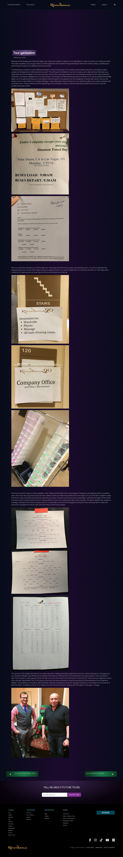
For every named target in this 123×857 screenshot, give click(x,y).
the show (30, 810)
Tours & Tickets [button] (13, 5)
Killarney (10, 817)
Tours (11, 810)
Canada (10, 821)
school (106, 812)
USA (9, 812)
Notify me (74, 795)
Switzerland (11, 828)
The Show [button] (30, 5)
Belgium (10, 830)
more (65, 810)
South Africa (11, 835)
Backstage (49, 810)
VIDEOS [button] (104, 5)
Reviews (28, 819)
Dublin (10, 815)
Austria (10, 826)
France (10, 832)
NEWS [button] (93, 5)
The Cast (28, 812)
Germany (11, 824)
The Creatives (30, 815)
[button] (114, 5)
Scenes (28, 817)
